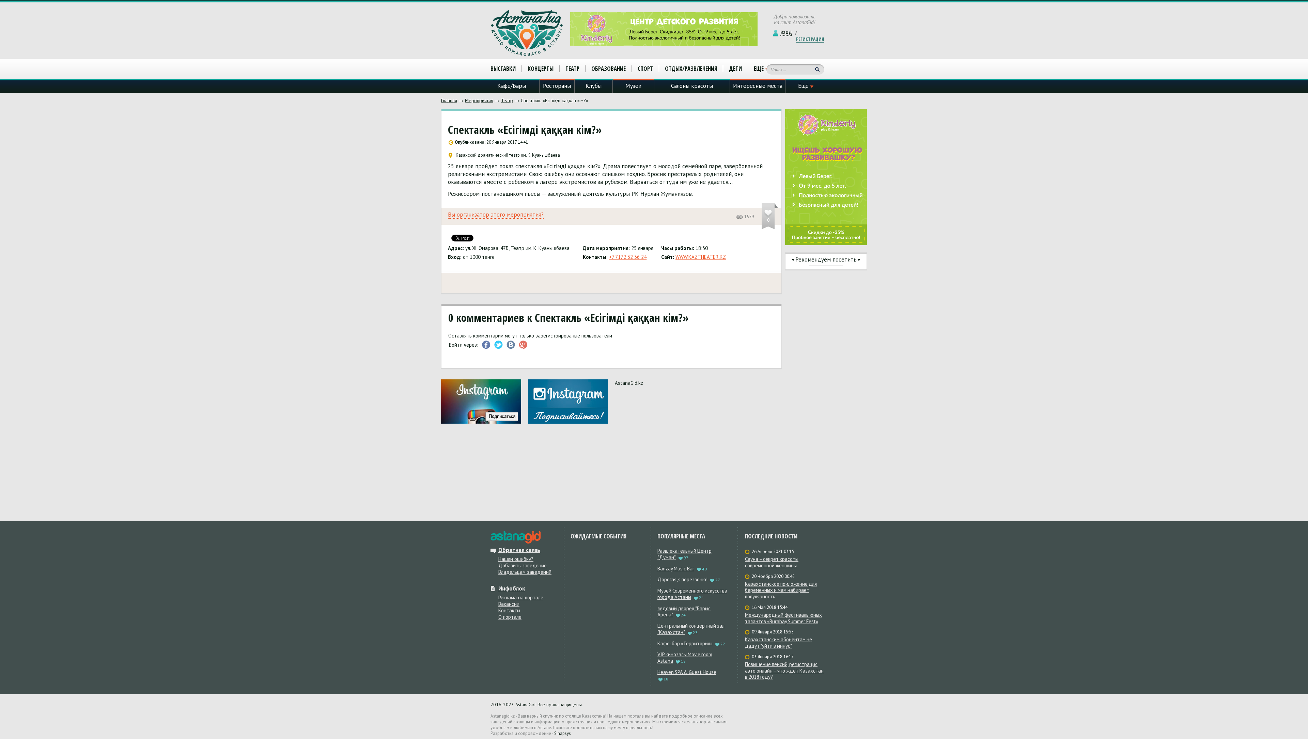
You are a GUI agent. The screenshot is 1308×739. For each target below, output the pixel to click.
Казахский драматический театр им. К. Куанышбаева (508, 155)
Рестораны (557, 86)
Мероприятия (479, 100)
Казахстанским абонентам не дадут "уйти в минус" (778, 642)
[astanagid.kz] (515, 537)
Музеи (633, 86)
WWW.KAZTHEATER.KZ (700, 257)
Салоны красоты (692, 86)
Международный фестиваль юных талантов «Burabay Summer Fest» (783, 618)
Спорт (645, 69)
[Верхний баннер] (664, 29)
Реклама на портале (520, 597)
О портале (509, 617)
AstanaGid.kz (629, 383)
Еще (759, 68)
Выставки (503, 69)
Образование (608, 69)
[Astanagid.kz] (527, 33)
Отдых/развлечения (691, 69)
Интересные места (757, 86)
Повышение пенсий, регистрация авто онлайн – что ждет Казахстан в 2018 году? (784, 670)
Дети (735, 69)
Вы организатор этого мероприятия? (496, 214)
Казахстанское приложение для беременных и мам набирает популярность (781, 590)
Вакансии (508, 604)
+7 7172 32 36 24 (628, 257)
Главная (449, 100)
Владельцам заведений (524, 572)
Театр (507, 100)
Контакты (509, 610)
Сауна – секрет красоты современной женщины (771, 562)
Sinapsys (562, 733)
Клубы (594, 86)
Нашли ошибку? (515, 559)
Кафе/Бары (511, 86)
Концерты (541, 69)
